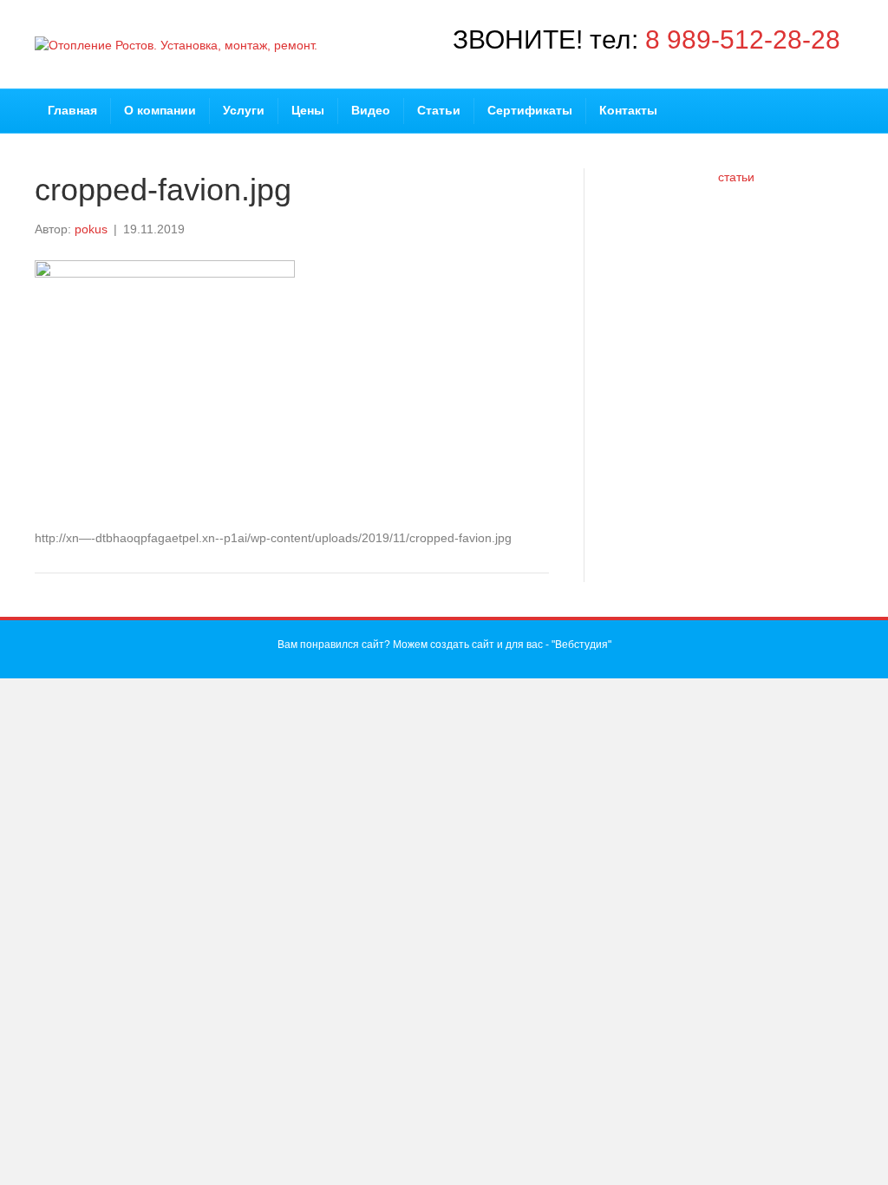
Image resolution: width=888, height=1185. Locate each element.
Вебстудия (581, 644)
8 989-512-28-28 (742, 39)
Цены (307, 110)
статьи (736, 177)
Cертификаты (529, 110)
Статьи (438, 110)
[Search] (846, 101)
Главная (72, 110)
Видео (370, 110)
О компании (160, 110)
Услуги (243, 110)
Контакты (628, 110)
